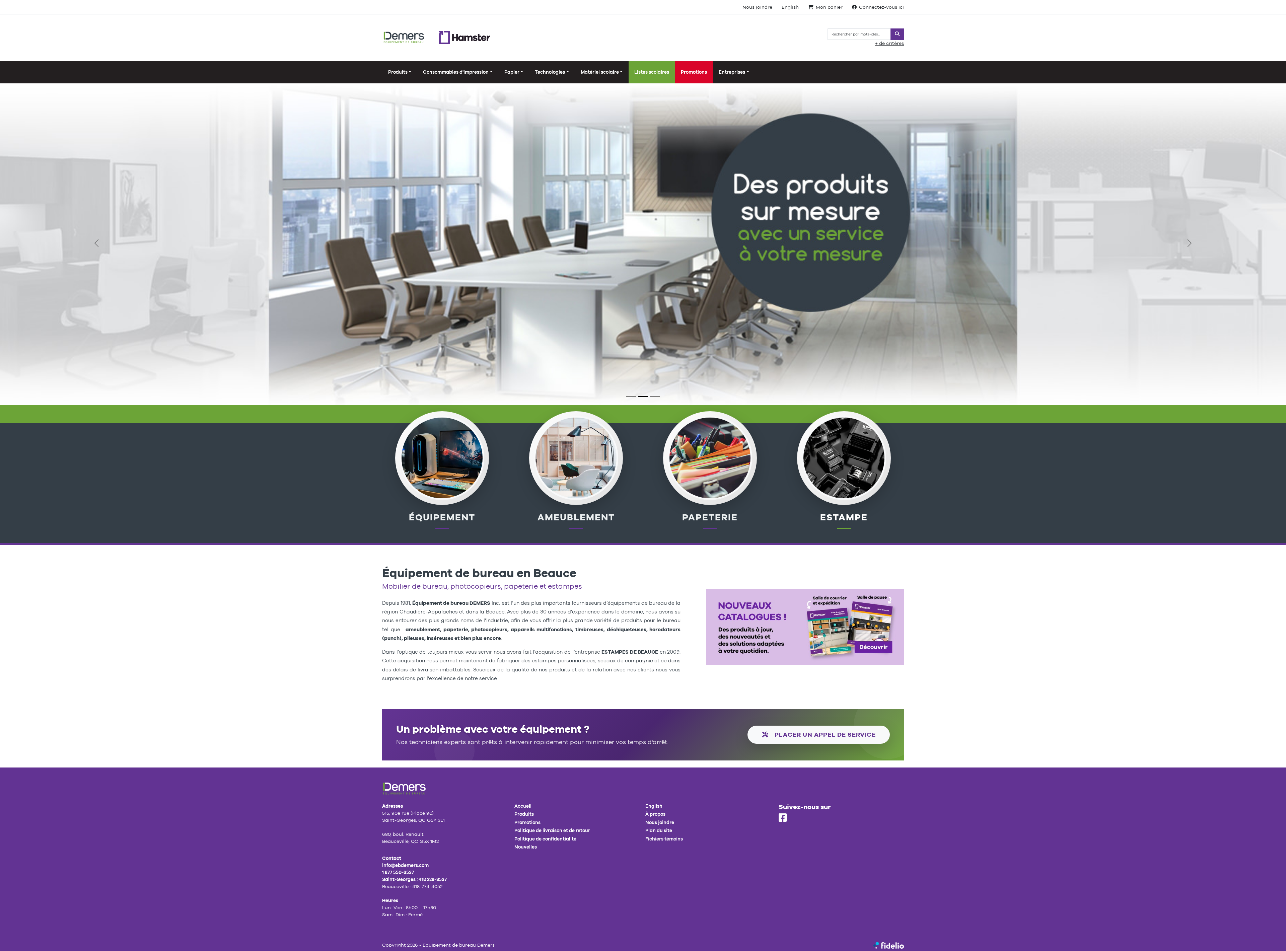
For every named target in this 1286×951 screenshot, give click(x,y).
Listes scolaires (651, 72)
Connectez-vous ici (881, 7)
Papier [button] (511, 72)
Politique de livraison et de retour (552, 830)
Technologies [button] (550, 72)
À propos (655, 814)
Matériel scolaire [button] (600, 72)
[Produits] (709, 457)
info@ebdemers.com (405, 865)
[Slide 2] (643, 396)
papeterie (710, 517)
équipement (442, 517)
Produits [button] (398, 72)
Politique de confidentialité (545, 839)
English (790, 7)
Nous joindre (757, 7)
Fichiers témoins (664, 839)
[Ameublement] (575, 457)
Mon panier (829, 7)
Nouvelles (525, 847)
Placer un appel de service (824, 734)
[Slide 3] (655, 396)
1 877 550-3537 (398, 872)
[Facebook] (783, 818)
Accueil (522, 806)
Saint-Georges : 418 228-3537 (414, 879)
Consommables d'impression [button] (456, 72)
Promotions (694, 72)
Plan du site (658, 830)
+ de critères (889, 43)
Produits (524, 814)
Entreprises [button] (732, 72)
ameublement (576, 517)
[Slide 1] (631, 396)
